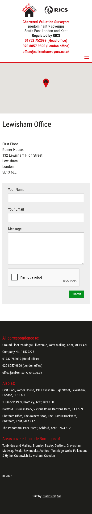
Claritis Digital (52, 496)
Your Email (16, 209)
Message (15, 229)
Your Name (16, 189)
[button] (46, 83)
